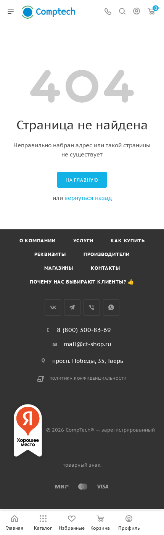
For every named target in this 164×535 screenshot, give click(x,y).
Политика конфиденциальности (88, 378)
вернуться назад (88, 197)
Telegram (72, 307)
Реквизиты (50, 254)
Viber (92, 307)
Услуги (83, 240)
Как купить (128, 240)
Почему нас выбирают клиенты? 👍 (82, 282)
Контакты (105, 268)
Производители (107, 254)
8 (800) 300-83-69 (84, 330)
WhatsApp (111, 307)
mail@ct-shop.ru (87, 344)
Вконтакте (53, 307)
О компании (37, 240)
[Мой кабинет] (136, 12)
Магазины (58, 268)
